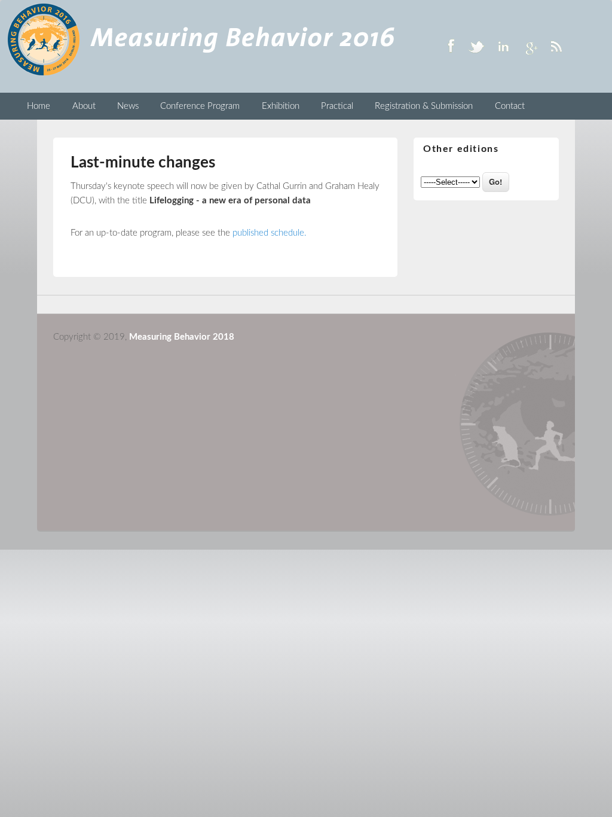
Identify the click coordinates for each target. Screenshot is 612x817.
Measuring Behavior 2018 (181, 337)
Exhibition (280, 106)
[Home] (201, 74)
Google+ (529, 46)
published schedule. (269, 232)
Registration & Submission (424, 106)
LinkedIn (503, 46)
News (128, 106)
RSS (556, 46)
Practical (337, 106)
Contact (510, 106)
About (84, 106)
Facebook (450, 46)
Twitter (477, 46)
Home (38, 106)
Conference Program (200, 106)
